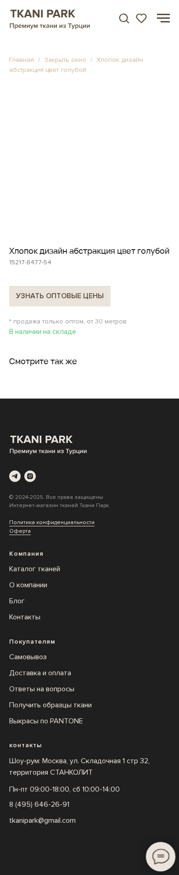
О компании (28, 585)
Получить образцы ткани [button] (50, 705)
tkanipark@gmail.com (42, 820)
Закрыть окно (66, 60)
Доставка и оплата (40, 673)
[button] (123, 17)
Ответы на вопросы (41, 689)
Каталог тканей (34, 569)
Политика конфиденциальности (52, 522)
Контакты (24, 617)
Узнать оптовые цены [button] (60, 296)
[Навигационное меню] (163, 18)
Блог (17, 601)
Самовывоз (28, 657)
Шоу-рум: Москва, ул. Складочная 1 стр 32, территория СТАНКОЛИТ (79, 766)
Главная (21, 60)
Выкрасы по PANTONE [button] (46, 721)
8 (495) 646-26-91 (39, 804)
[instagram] (30, 476)
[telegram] (15, 476)
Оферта (20, 531)
